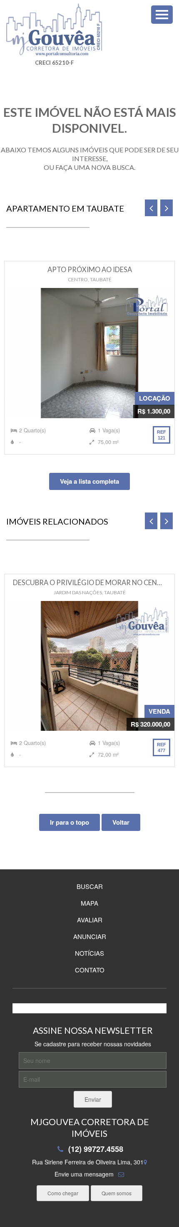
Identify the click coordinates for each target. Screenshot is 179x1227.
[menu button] (162, 14)
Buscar (90, 886)
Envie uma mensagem (84, 1174)
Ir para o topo (69, 822)
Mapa (89, 903)
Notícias (89, 953)
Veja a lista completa (89, 481)
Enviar (93, 1099)
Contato (89, 969)
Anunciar (89, 936)
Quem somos (117, 1193)
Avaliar (89, 919)
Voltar (120, 822)
